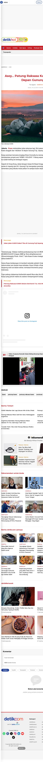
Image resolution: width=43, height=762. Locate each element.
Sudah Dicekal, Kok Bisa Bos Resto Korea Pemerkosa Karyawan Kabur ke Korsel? (10, 495)
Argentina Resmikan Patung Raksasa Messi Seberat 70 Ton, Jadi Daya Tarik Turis (15, 421)
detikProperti (33, 742)
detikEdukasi (33, 724)
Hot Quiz (23, 48)
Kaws (10, 148)
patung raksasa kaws (26, 394)
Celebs (15, 48)
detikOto (31, 739)
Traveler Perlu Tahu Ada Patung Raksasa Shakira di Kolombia (17, 427)
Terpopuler (7, 52)
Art (10, 67)
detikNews (32, 722)
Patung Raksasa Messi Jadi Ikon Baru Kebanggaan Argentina (17, 415)
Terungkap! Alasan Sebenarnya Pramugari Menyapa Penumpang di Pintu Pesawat (11, 519)
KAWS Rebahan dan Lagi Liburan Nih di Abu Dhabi (17, 410)
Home (8, 48)
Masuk (39, 2)
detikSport (32, 734)
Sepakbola (32, 737)
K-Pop (30, 48)
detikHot (4, 67)
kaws (4, 394)
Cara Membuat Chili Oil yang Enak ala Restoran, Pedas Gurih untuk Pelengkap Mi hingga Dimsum (17, 637)
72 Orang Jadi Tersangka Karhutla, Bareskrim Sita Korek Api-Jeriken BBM (8, 571)
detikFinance (33, 727)
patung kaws (12, 394)
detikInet (31, 729)
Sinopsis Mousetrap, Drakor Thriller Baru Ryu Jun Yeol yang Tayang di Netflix (17, 609)
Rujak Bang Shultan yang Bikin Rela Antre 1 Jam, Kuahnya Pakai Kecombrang (26, 571)
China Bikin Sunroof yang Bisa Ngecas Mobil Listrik (7, 548)
